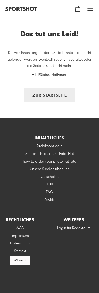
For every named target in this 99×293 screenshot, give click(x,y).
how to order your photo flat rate (49, 161)
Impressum (20, 236)
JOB (49, 184)
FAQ (49, 192)
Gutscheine (50, 177)
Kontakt (20, 251)
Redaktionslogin (49, 146)
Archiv (50, 199)
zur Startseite (49, 95)
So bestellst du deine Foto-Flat (49, 154)
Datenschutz (20, 243)
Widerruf (20, 260)
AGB (20, 228)
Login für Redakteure (74, 228)
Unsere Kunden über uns (49, 169)
